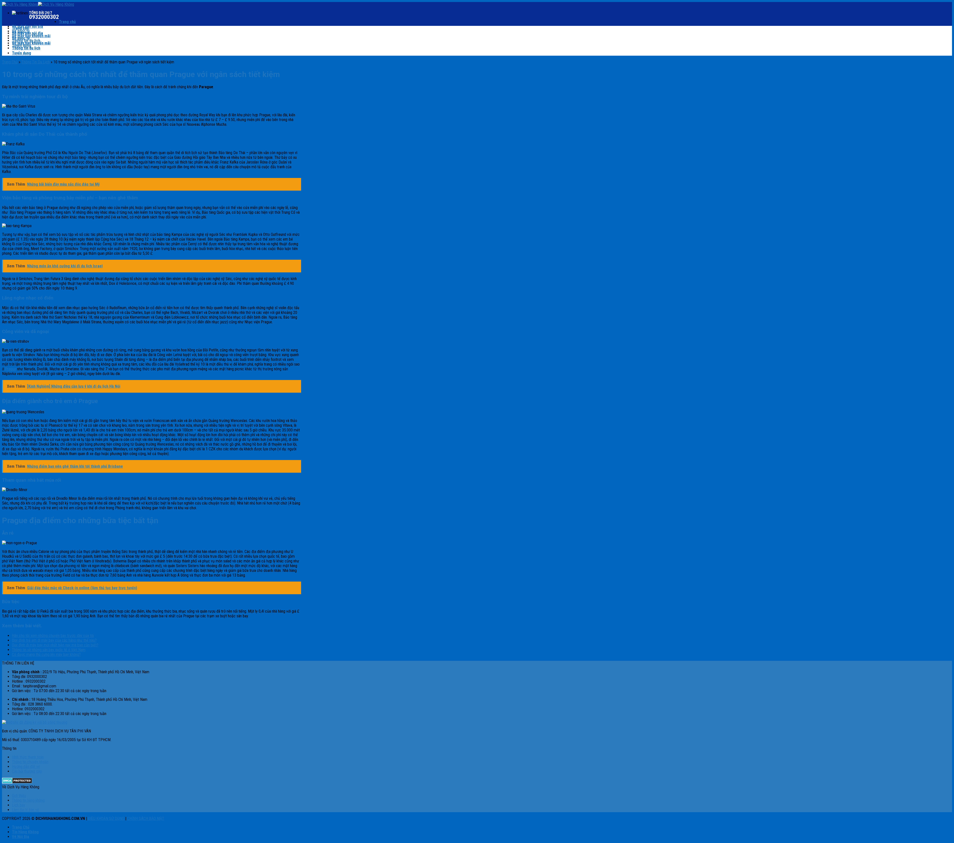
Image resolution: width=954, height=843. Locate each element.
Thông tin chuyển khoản (30, 761)
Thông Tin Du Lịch (35, 62)
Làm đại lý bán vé (25, 809)
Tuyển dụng (21, 53)
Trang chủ (67, 21)
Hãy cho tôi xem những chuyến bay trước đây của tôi (53, 635)
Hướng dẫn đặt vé (26, 766)
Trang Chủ (10, 62)
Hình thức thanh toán (28, 757)
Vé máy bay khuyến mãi (31, 36)
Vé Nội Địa (20, 836)
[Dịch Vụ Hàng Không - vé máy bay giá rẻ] (38, 4)
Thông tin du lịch (26, 48)
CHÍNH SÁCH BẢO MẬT (145, 818)
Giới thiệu (19, 795)
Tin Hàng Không (25, 832)
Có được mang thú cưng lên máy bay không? (46, 654)
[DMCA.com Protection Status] (17, 782)
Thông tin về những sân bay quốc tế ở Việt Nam (48, 649)
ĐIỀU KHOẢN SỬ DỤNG (106, 818)
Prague (10, 369)
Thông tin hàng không (28, 800)
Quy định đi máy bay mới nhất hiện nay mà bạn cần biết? (55, 645)
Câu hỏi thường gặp (27, 771)
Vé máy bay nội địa (27, 33)
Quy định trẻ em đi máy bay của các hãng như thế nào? (54, 640)
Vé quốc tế (21, 38)
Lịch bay (18, 805)
